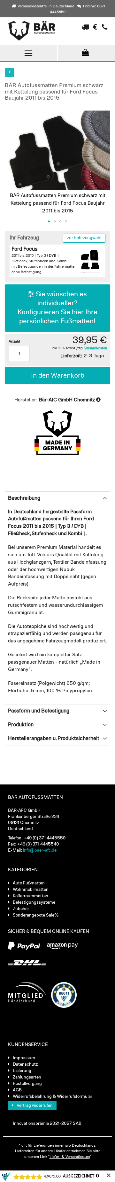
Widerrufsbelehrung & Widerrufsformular (52, 1096)
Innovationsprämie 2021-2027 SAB (47, 1123)
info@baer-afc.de (40, 850)
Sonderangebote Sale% (36, 915)
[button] (49, 221)
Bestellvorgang (27, 1083)
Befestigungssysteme (34, 902)
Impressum (24, 1058)
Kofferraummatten (30, 896)
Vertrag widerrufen (35, 1105)
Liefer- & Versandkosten (70, 1157)
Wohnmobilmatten (31, 889)
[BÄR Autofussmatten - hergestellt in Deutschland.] (36, 30)
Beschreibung (24, 498)
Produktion (21, 725)
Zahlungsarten (27, 1077)
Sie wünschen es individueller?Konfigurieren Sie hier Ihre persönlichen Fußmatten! (57, 308)
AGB (17, 1090)
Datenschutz (25, 1064)
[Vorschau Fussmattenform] (90, 259)
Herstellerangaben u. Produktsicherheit (53, 738)
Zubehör (21, 909)
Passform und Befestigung (38, 711)
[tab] (57, 498)
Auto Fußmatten (29, 883)
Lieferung (22, 1071)
